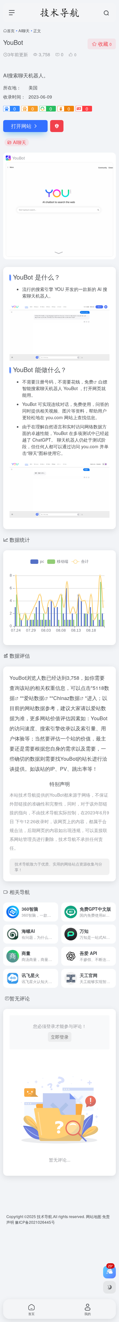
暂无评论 (20, 998)
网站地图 (94, 1216)
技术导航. (44, 1216)
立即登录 (60, 1037)
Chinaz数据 (66, 698)
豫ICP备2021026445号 (35, 1222)
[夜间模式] (109, 1287)
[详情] (112, 912)
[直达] (54, 912)
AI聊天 (24, 30)
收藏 (105, 43)
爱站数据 (34, 698)
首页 (11, 30)
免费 (88, 381)
